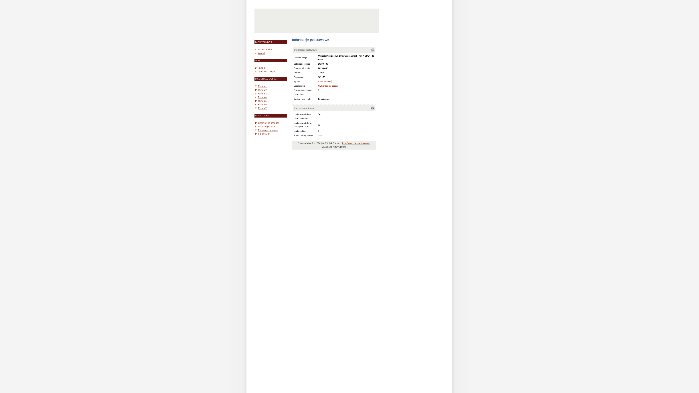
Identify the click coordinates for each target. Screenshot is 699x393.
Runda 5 (262, 101)
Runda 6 (262, 104)
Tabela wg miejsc (266, 71)
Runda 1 (262, 86)
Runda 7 (262, 108)
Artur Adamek (324, 81)
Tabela (261, 68)
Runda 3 (262, 93)
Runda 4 (262, 97)
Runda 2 (262, 90)
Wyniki (261, 53)
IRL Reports (264, 134)
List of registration (267, 126)
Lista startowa (265, 49)
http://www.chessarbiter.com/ (356, 143)
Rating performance (268, 130)
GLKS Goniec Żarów (328, 86)
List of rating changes (268, 123)
